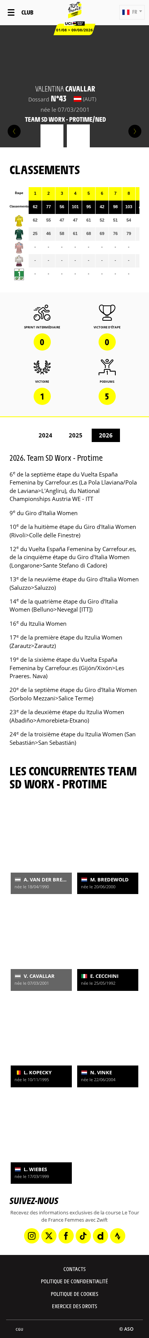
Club (27, 12)
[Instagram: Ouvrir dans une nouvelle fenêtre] (31, 1235)
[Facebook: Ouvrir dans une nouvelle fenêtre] (66, 1235)
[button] (132, 12)
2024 (45, 435)
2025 (76, 435)
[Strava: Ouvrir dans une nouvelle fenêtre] (117, 1235)
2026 (106, 435)
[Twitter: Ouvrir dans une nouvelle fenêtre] (49, 1235)
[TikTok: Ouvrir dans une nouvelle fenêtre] (83, 1235)
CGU (19, 1329)
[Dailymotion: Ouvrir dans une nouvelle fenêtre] (100, 1235)
